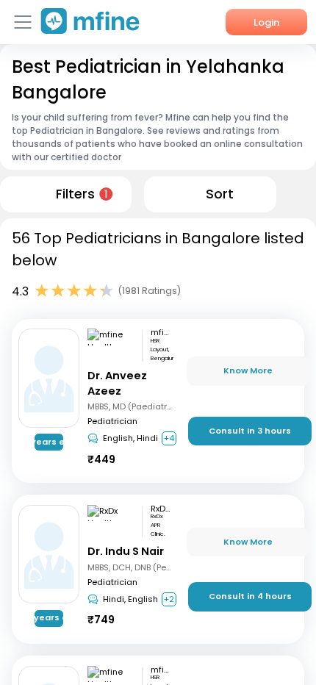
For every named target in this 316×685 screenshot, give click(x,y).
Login (266, 22)
